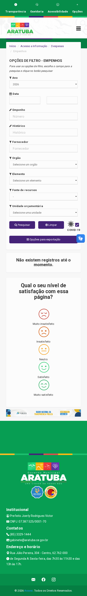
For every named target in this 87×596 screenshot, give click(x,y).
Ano (15, 77)
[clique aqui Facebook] (43, 579)
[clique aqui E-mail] (33, 579)
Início (12, 46)
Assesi (28, 590)
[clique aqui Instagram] (53, 579)
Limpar (52, 224)
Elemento (18, 174)
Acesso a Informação (33, 46)
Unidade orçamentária (27, 206)
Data (15, 93)
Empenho (18, 109)
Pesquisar (23, 224)
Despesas (57, 46)
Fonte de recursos (24, 190)
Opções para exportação (44, 239)
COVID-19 (73, 230)
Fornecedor (20, 142)
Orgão (16, 158)
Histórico (18, 125)
